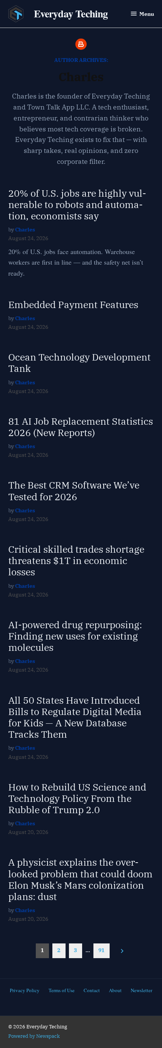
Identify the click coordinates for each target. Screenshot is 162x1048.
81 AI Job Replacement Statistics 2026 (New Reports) (80, 427)
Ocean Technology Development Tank (79, 363)
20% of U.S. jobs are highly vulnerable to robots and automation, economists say (77, 204)
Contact (92, 990)
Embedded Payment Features (73, 304)
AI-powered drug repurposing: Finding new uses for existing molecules (75, 635)
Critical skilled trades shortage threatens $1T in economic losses (76, 560)
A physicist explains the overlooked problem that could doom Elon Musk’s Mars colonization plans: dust (80, 879)
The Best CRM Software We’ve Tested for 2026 (73, 490)
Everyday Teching (71, 13)
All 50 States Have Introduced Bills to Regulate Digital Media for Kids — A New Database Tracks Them (75, 717)
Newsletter (141, 990)
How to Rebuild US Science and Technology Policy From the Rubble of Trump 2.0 (77, 798)
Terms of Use (62, 990)
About (115, 990)
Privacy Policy (25, 990)
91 (101, 950)
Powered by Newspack (34, 1036)
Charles (25, 229)
